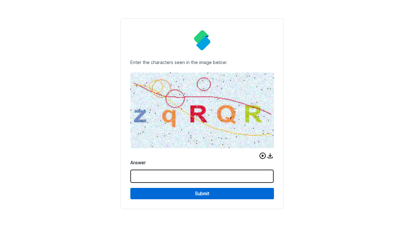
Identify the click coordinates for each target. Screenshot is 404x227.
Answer (138, 162)
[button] (262, 156)
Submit (202, 193)
